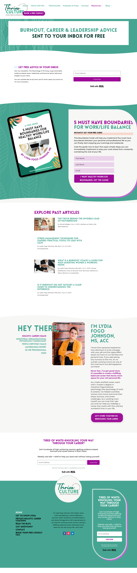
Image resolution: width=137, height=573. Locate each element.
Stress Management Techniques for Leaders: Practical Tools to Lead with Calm (59, 240)
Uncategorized (42, 249)
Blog (107, 6)
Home (19, 513)
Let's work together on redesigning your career (106, 417)
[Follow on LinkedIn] (72, 533)
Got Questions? (24, 527)
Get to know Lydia (26, 516)
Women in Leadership (70, 273)
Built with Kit (97, 86)
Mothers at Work (87, 224)
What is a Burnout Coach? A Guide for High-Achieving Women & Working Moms (80, 262)
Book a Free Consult (34, 13)
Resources (96, 6)
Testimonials (54, 6)
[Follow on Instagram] (68, 533)
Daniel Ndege (65, 224)
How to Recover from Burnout (78, 271)
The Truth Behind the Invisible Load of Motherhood (78, 220)
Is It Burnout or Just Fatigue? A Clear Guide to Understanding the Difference (59, 287)
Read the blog (23, 524)
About (25, 6)
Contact (85, 6)
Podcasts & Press (71, 6)
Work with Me (37, 6)
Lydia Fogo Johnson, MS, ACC (50, 246)
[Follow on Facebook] (64, 533)
